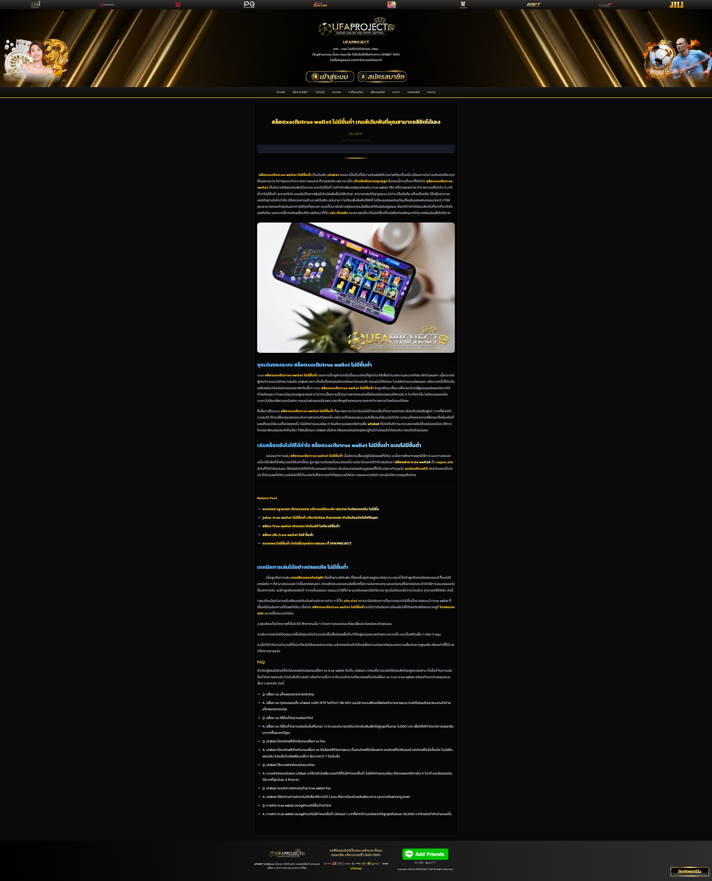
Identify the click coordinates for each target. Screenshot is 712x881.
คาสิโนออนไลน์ (355, 92)
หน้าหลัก (280, 92)
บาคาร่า (396, 92)
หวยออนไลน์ (413, 92)
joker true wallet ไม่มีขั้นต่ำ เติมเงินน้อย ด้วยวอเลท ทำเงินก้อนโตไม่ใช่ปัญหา (320, 517)
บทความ (431, 92)
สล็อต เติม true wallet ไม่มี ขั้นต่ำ (287, 534)
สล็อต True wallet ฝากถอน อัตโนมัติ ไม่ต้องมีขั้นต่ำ (301, 526)
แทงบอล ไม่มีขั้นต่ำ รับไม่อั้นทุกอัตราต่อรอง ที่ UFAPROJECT (306, 543)
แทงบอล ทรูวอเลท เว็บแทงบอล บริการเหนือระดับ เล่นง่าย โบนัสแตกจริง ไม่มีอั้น (320, 508)
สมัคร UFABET (300, 92)
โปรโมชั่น (320, 92)
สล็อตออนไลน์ (377, 92)
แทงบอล (336, 92)
